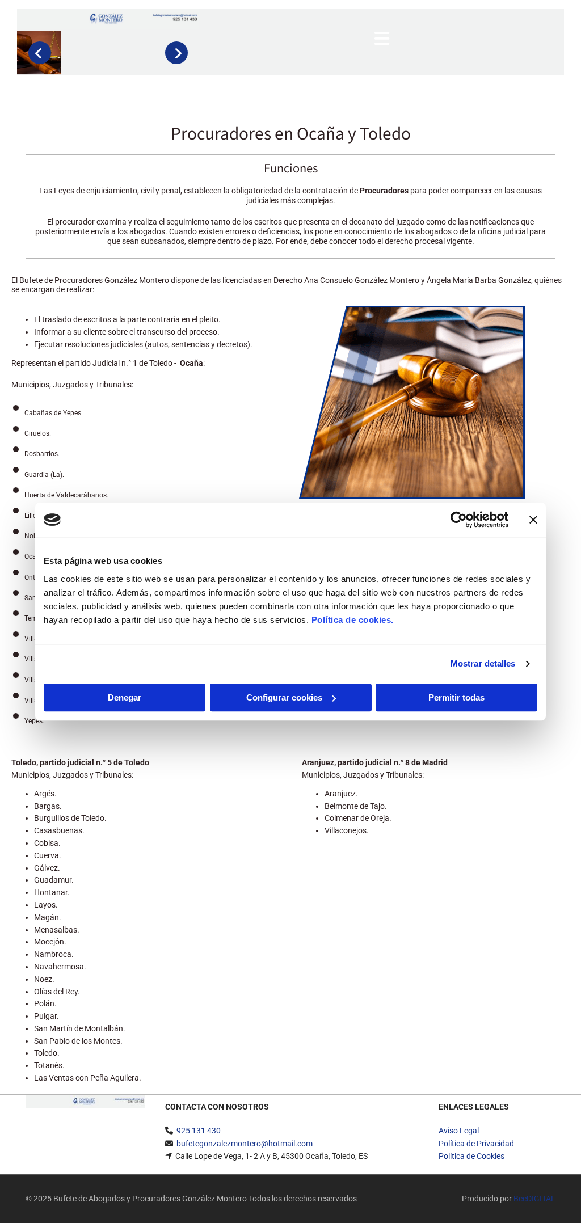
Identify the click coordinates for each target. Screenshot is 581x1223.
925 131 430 (198, 1130)
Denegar (124, 697)
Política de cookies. (352, 620)
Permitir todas (456, 697)
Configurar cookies (284, 697)
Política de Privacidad (476, 1143)
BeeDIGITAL (534, 1198)
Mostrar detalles (483, 663)
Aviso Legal (459, 1130)
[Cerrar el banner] (533, 520)
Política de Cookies (471, 1156)
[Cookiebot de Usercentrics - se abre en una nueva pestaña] (458, 519)
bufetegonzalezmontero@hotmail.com (244, 1143)
